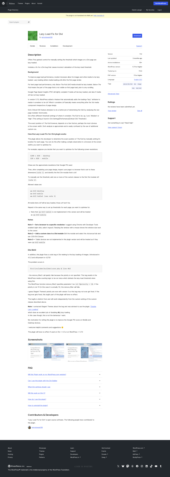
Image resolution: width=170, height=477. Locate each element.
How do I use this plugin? (37, 399)
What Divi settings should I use (39, 387)
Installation (54, 46)
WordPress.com (139, 448)
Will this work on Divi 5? (36, 393)
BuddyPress (137, 457)
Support (139, 46)
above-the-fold (127, 84)
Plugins (41, 454)
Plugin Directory (13, 10)
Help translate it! (98, 15)
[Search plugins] (29, 22)
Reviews (43, 46)
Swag (104, 457)
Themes (41, 451)
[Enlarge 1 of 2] (62, 346)
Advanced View (113, 94)
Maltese (29, 466)
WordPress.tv (75, 457)
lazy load (138, 88)
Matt (135, 451)
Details (32, 46)
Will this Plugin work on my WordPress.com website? (47, 374)
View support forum (115, 127)
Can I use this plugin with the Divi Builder (42, 381)
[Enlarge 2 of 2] (99, 346)
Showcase (42, 448)
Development (67, 46)
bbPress (136, 454)
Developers (74, 454)
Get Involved (106, 448)
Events (104, 451)
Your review (112, 111)
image (139, 84)
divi (135, 84)
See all (139, 111)
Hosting (10, 454)
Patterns (42, 457)
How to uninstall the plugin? (38, 405)
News (10, 451)
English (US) (138, 79)
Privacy (10, 457)
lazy (133, 88)
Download (137, 35)
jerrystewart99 (47, 37)
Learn (72, 448)
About (10, 448)
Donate (105, 454)
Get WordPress (160, 3)
